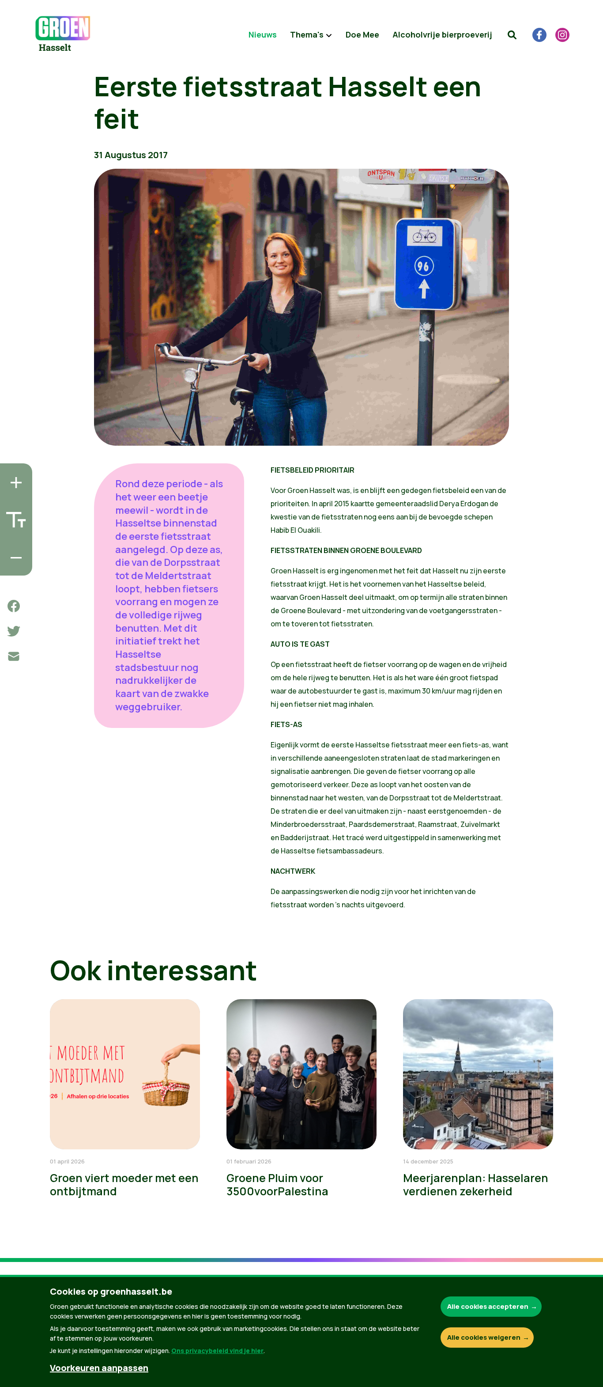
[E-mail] (13, 656)
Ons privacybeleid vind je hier (217, 1350)
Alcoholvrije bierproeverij (442, 34)
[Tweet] (13, 631)
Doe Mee (362, 34)
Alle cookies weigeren (483, 1337)
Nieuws (263, 34)
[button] (512, 35)
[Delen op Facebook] (13, 606)
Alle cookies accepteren (487, 1306)
